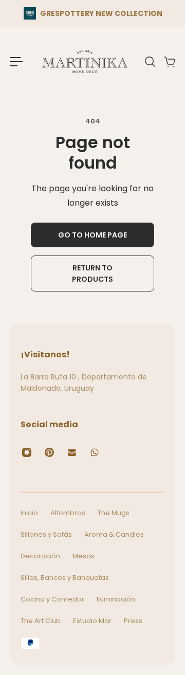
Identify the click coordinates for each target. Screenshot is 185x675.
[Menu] (16, 61)
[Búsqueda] (149, 61)
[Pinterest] (49, 452)
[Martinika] (85, 61)
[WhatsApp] (94, 452)
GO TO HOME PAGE (92, 235)
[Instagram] (26, 452)
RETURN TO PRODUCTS (92, 273)
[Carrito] (169, 61)
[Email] (72, 452)
